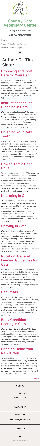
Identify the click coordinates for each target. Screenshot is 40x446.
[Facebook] (20, 436)
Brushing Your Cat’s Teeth (17, 134)
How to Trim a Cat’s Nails (16, 166)
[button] (20, 52)
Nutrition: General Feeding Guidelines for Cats (19, 260)
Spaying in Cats (13, 226)
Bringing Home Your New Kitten (17, 351)
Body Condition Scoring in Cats (13, 322)
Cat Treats (9, 292)
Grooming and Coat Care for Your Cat (16, 73)
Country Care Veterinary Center (20, 23)
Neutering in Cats (15, 196)
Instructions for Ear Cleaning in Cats (16, 105)
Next (36, 378)
